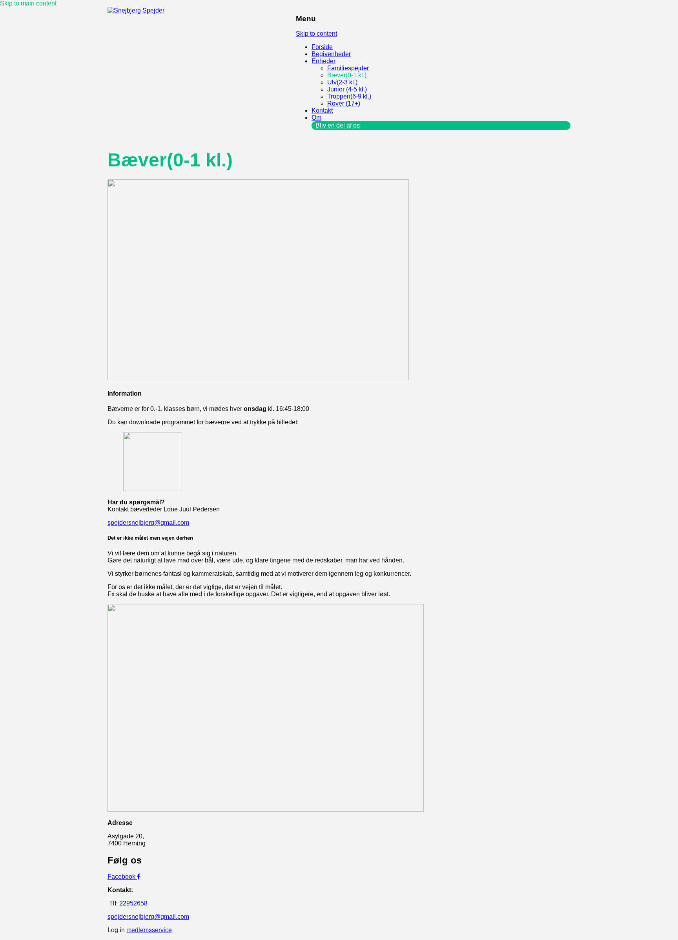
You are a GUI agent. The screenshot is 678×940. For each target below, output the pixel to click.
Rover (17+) (343, 103)
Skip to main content (28, 3)
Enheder (323, 61)
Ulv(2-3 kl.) (342, 82)
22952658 (133, 903)
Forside (322, 47)
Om (316, 117)
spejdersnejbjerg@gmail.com (148, 522)
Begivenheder (331, 54)
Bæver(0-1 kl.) (346, 75)
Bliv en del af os (337, 125)
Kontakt (322, 110)
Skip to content (316, 33)
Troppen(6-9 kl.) (349, 96)
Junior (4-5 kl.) (347, 89)
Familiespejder (348, 68)
